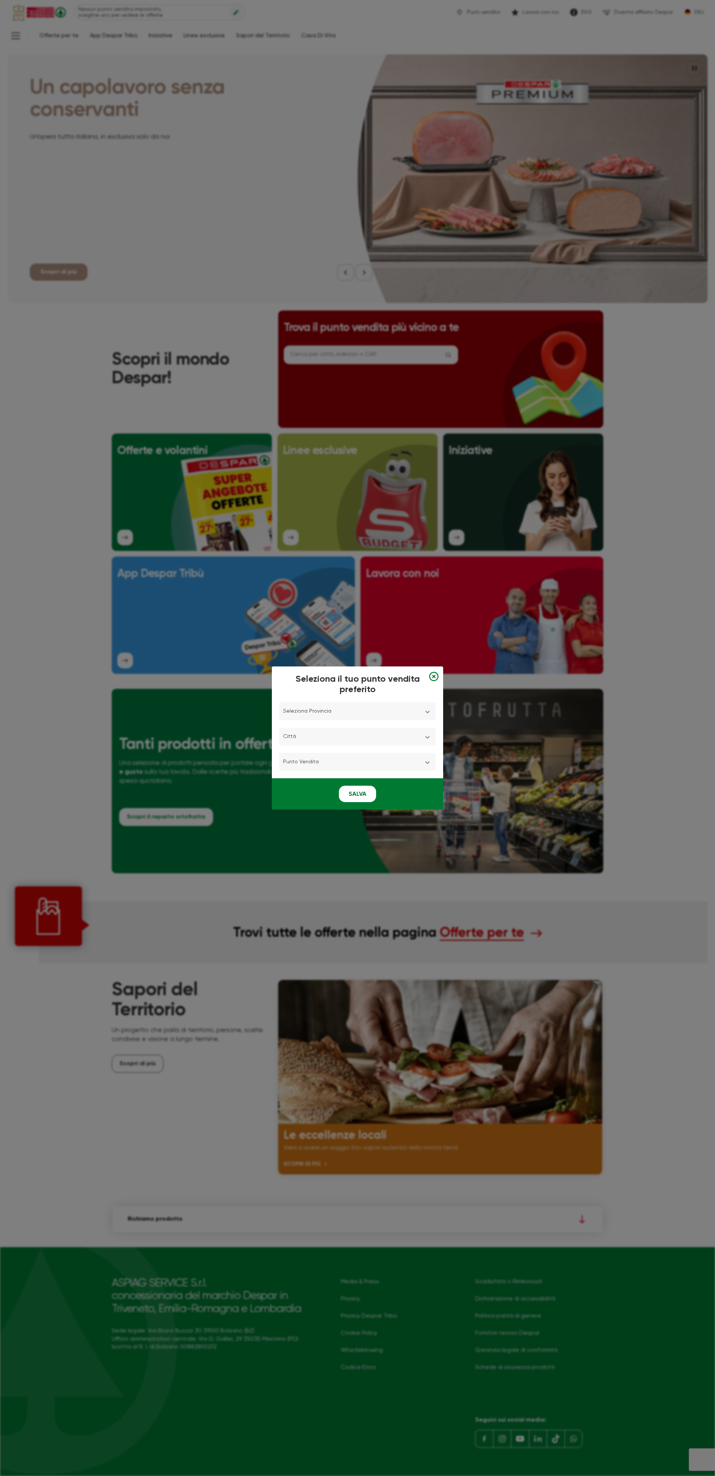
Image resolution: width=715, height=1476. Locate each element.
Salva (357, 794)
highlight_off (433, 676)
